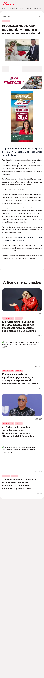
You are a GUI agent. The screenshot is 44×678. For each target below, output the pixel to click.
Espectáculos (37, 8)
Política (28, 8)
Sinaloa (21, 8)
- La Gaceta (38, 16)
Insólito (6, 21)
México (4, 8)
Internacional (13, 8)
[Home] (8, 3)
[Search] (41, 3)
